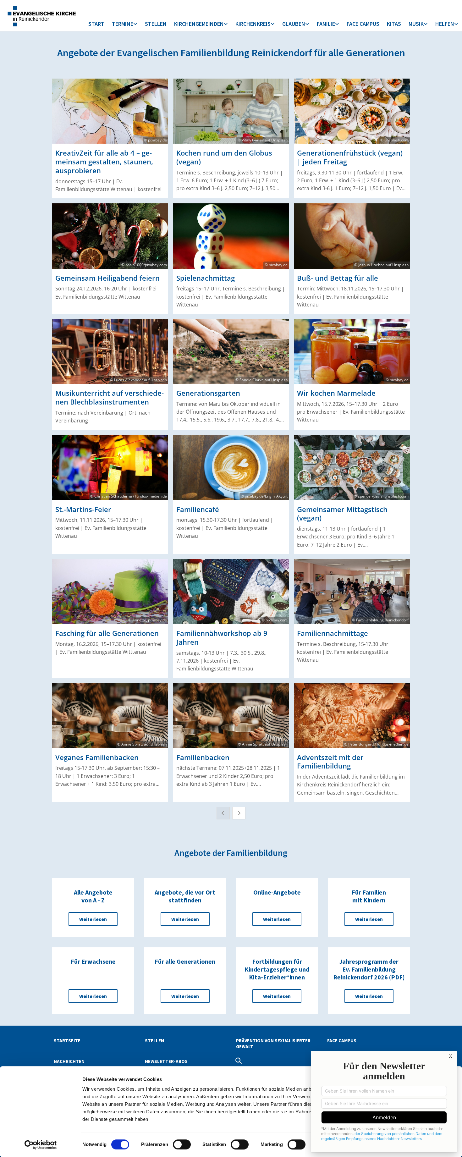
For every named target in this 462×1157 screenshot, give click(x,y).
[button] (93, 919)
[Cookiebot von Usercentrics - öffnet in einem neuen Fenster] (40, 1144)
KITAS (394, 23)
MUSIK (416, 23)
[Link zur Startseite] (41, 15)
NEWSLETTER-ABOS (166, 1061)
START (96, 23)
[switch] (182, 1144)
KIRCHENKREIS (253, 23)
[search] (238, 1060)
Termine (122, 23)
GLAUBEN (293, 23)
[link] (124, 24)
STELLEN (156, 23)
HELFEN (444, 23)
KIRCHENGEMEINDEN (199, 23)
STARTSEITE (67, 1041)
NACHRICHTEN (69, 1061)
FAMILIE (326, 23)
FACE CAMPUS (363, 23)
